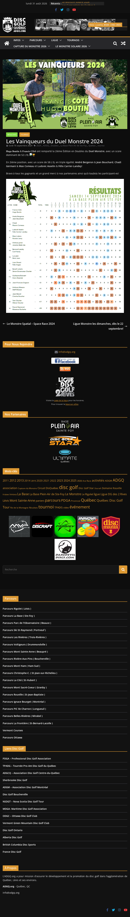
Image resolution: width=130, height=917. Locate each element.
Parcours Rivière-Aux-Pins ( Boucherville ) (26, 658)
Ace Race (87, 480)
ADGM (108, 480)
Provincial (75, 500)
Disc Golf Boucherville (15, 794)
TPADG (59, 507)
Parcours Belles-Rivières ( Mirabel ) (22, 716)
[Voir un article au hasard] (123, 43)
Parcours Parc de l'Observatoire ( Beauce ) (27, 623)
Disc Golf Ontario (13, 830)
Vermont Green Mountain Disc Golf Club (26, 823)
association (10, 488)
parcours (52, 500)
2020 (40, 480)
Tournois (73, 40)
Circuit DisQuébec (48, 488)
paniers (40, 500)
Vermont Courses (13, 730)
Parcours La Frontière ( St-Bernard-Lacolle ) (28, 723)
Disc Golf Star (86, 488)
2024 (38, 145)
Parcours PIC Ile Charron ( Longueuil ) (24, 708)
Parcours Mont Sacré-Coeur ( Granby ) (25, 687)
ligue (97, 494)
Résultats (11, 134)
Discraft (97, 488)
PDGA (65, 500)
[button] (22, 40)
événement (80, 507)
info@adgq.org (67, 351)
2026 (79, 480)
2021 (46, 480)
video (66, 507)
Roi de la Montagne (19, 507)
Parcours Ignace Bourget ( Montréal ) (24, 701)
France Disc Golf (12, 851)
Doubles (55, 145)
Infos (17, 40)
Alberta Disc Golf (12, 837)
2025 (73, 480)
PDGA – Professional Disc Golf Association (27, 758)
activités (98, 480)
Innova (13, 494)
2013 (20, 480)
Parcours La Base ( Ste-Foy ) (19, 615)
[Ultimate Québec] (65, 456)
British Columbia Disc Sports (19, 844)
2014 (27, 480)
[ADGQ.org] (7, 43)
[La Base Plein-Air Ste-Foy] (65, 426)
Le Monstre (73, 494)
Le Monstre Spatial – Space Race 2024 (31, 324)
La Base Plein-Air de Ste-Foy (73, 145)
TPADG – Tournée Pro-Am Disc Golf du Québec (29, 765)
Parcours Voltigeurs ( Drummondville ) (25, 644)
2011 (6, 480)
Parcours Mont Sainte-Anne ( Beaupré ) (25, 651)
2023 (60, 480)
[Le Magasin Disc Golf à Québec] (65, 441)
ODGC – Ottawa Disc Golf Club (20, 816)
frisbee (6, 494)
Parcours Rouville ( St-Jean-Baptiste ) (24, 694)
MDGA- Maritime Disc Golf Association (25, 808)
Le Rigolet (87, 494)
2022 (53, 480)
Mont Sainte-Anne (22, 500)
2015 (33, 480)
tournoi (101, 145)
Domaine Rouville (112, 488)
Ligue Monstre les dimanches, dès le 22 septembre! (98, 326)
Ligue (54, 40)
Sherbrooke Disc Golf (15, 780)
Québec (92, 145)
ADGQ (46, 145)
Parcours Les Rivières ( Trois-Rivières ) (24, 637)
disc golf (68, 487)
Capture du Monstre (27, 488)
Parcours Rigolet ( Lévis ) (17, 608)
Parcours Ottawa (12, 737)
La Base (23, 494)
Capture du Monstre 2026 (30, 46)
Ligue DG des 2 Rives (114, 494)
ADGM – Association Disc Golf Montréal (25, 787)
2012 (12, 480)
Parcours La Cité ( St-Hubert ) (20, 680)
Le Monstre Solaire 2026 (75, 3)
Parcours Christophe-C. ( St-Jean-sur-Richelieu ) (30, 673)
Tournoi (24, 134)
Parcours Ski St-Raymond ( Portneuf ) (24, 630)
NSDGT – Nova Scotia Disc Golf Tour (23, 801)
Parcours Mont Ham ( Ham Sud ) (21, 665)
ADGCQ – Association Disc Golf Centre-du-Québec (31, 773)
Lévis (6, 500)
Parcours (36, 40)
